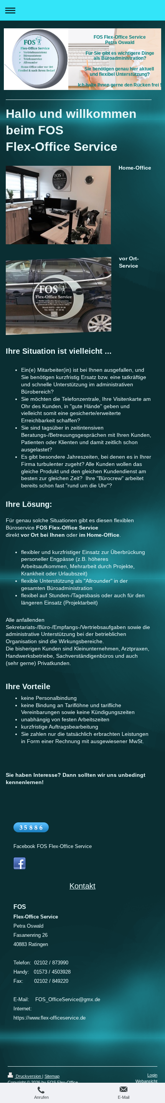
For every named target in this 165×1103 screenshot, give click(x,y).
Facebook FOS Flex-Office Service (52, 846)
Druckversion (28, 1076)
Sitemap (52, 1076)
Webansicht (146, 1081)
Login (152, 1075)
